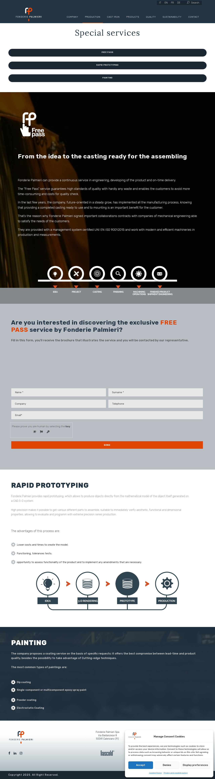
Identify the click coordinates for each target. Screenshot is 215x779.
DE (178, 2)
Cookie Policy (155, 773)
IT (160, 2)
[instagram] (21, 753)
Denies (167, 765)
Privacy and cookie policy (176, 773)
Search (195, 2)
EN (166, 2)
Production (92, 17)
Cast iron (113, 17)
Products (132, 17)
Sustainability (172, 17)
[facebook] (9, 753)
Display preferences (195, 765)
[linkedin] (15, 753)
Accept (140, 765)
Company (72, 17)
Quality (151, 17)
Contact (193, 17)
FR (172, 2)
